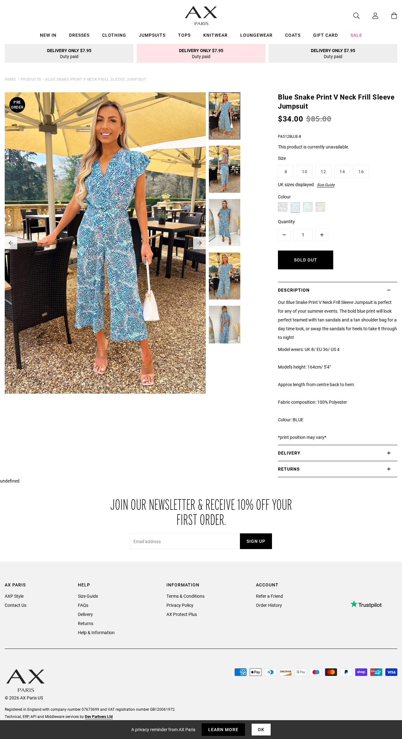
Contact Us (15, 605)
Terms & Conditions (185, 596)
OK (261, 729)
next (199, 243)
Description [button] (294, 290)
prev (11, 243)
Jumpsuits (152, 35)
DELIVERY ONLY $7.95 (69, 53)
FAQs (83, 605)
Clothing (114, 35)
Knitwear (215, 35)
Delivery (85, 614)
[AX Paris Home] (201, 15)
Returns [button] (289, 469)
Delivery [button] (289, 453)
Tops (184, 35)
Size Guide (325, 184)
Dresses (79, 35)
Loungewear (256, 35)
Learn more (223, 729)
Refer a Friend (269, 596)
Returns (85, 623)
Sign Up (256, 541)
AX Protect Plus (181, 614)
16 (361, 172)
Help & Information (96, 632)
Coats (293, 35)
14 (342, 172)
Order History (269, 605)
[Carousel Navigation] (105, 243)
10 (304, 172)
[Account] (369, 15)
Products (30, 79)
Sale (356, 35)
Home (10, 79)
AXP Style (14, 596)
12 (323, 172)
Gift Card (325, 35)
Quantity (286, 221)
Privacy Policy (179, 605)
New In (48, 35)
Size (282, 158)
